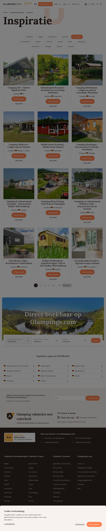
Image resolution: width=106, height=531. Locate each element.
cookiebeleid (9, 524)
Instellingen (80, 524)
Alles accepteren (94, 524)
